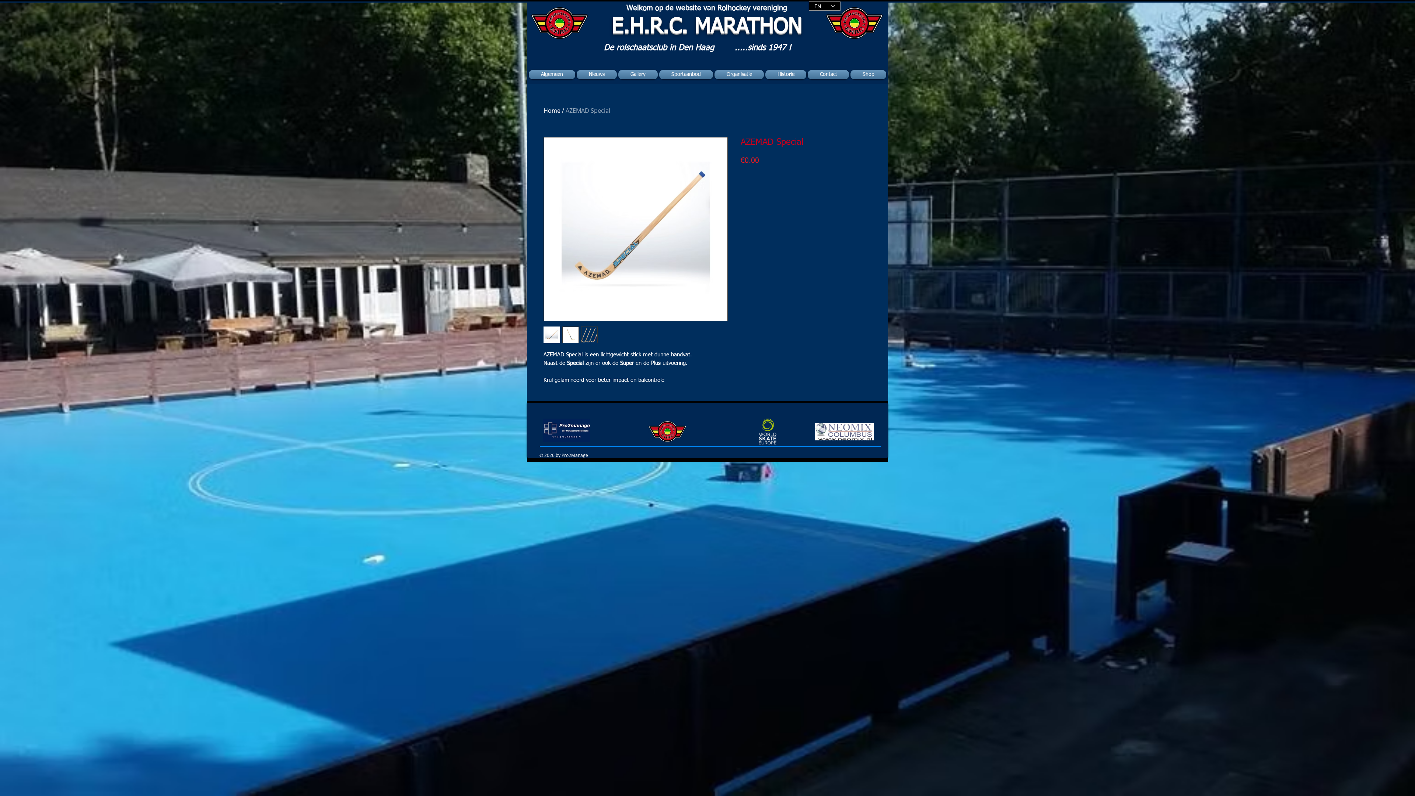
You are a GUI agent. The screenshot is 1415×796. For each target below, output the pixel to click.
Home (552, 111)
